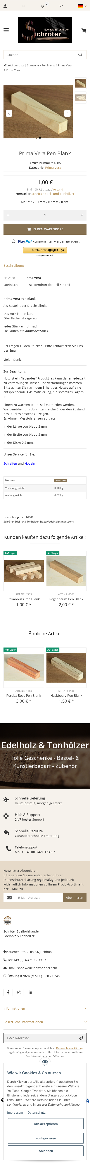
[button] (24, 6)
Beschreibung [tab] (13, 265)
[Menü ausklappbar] (6, 30)
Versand (57, 189)
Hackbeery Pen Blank (66, 695)
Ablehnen (46, 1151)
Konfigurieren (46, 1138)
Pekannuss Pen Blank (24, 599)
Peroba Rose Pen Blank (23, 695)
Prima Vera (53, 167)
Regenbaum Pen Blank (66, 599)
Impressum (15, 1112)
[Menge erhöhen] (82, 215)
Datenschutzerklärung (19, 880)
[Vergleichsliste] (42, 6)
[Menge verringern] (8, 215)
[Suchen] (82, 55)
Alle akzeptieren (46, 1124)
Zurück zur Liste (14, 65)
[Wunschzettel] (61, 6)
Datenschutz (37, 1112)
